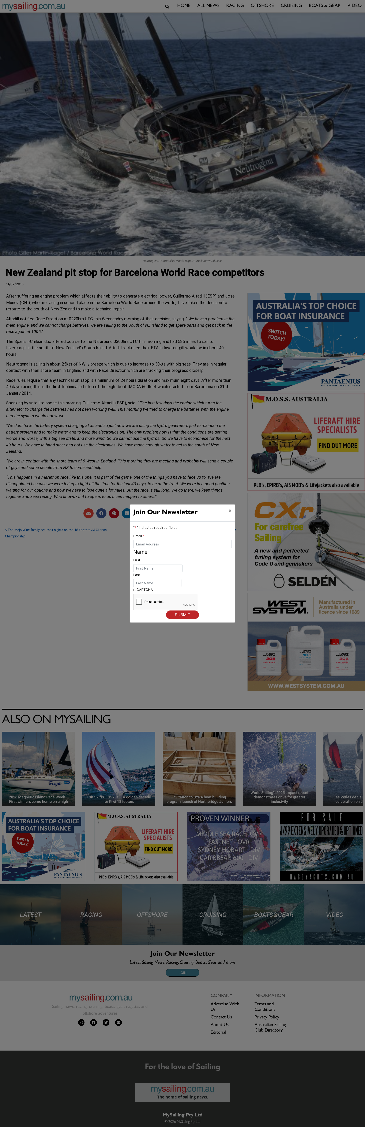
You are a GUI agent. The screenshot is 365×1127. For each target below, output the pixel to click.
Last (136, 575)
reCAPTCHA (143, 589)
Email (138, 536)
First (136, 560)
